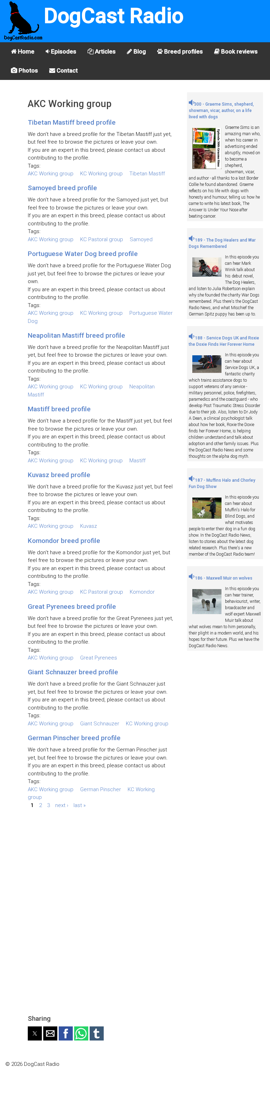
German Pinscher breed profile (74, 738)
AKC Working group (50, 173)
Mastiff (137, 460)
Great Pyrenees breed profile (72, 606)
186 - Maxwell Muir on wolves (223, 578)
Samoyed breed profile (62, 188)
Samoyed (141, 239)
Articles (105, 51)
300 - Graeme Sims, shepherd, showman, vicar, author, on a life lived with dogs (221, 110)
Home (25, 51)
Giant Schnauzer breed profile (73, 672)
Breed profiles (183, 51)
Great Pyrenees (98, 658)
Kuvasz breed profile (59, 475)
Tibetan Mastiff (147, 173)
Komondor (142, 592)
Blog (139, 51)
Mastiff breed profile (59, 409)
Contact (66, 70)
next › (61, 805)
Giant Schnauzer (99, 723)
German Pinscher (100, 789)
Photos (27, 70)
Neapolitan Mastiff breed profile (76, 335)
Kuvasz (88, 526)
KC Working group (101, 173)
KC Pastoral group (101, 239)
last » (79, 805)
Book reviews (239, 51)
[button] (35, 1033)
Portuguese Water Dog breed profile (83, 254)
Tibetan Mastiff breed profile (72, 122)
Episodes (63, 51)
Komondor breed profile (64, 541)
